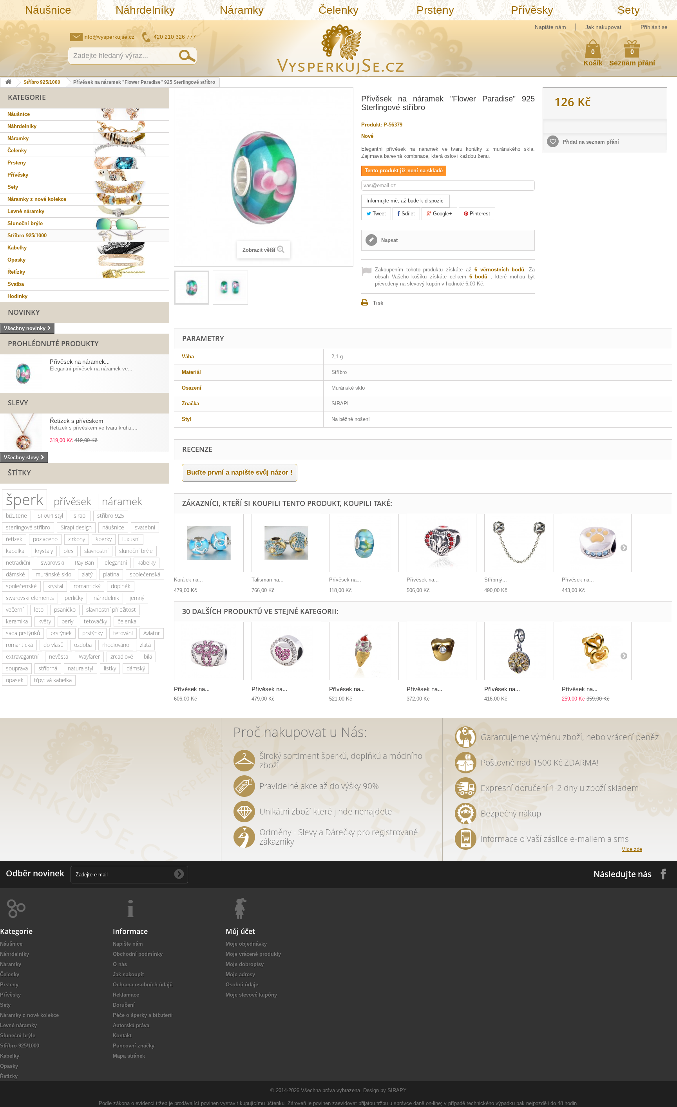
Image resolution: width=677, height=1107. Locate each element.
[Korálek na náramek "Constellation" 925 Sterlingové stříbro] (209, 543)
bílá (148, 656)
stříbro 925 (110, 515)
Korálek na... (188, 580)
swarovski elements (30, 597)
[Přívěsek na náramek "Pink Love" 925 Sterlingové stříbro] (286, 651)
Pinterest (479, 214)
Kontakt (122, 1035)
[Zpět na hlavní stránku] (8, 82)
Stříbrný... (495, 580)
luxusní (130, 539)
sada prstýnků (23, 633)
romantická (19, 644)
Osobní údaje (242, 985)
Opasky (16, 260)
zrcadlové (121, 656)
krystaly (44, 550)
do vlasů (53, 644)
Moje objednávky (246, 944)
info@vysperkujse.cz (108, 37)
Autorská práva (131, 1025)
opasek (15, 680)
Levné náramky (25, 211)
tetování (123, 633)
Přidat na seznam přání (590, 142)
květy (44, 621)
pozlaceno (45, 539)
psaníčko (65, 609)
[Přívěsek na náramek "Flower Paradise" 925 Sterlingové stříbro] (191, 287)
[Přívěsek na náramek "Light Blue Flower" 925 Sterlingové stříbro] (364, 543)
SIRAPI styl (50, 515)
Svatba (15, 284)
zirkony (76, 539)
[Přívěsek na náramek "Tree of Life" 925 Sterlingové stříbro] (519, 651)
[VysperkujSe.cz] (341, 48)
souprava (17, 668)
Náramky (242, 10)
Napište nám (550, 27)
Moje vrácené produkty (253, 954)
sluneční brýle (136, 550)
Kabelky (17, 248)
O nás (120, 964)
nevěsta (58, 656)
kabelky (147, 562)
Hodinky (17, 296)
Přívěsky (532, 10)
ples (68, 550)
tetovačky (95, 621)
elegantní (116, 562)
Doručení (124, 1005)
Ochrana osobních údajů (143, 985)
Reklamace (126, 995)
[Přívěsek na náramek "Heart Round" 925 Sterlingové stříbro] (597, 651)
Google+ (441, 214)
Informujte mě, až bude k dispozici (405, 201)
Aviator (151, 633)
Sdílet (407, 214)
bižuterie (16, 515)
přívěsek (72, 501)
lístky (110, 668)
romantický (87, 586)
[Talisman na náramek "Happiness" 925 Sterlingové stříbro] (286, 543)
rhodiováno (115, 644)
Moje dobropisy (245, 964)
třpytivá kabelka (53, 680)
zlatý (87, 574)
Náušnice (48, 10)
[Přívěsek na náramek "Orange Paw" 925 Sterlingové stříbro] (597, 543)
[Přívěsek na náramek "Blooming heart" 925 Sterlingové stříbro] (441, 543)
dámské (15, 574)
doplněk (120, 586)
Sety (628, 10)
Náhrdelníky (145, 10)
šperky (104, 539)
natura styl (80, 668)
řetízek (14, 539)
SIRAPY (397, 1090)
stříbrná (47, 668)
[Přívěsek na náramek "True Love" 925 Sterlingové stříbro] (441, 651)
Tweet (378, 214)
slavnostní (96, 550)
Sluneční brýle (25, 223)
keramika (17, 621)
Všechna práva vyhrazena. (331, 1090)
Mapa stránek (129, 1056)
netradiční (18, 562)
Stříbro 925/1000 (42, 82)
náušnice (113, 527)
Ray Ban (84, 562)
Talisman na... (268, 580)
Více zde (632, 849)
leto (38, 609)
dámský (136, 668)
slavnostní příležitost (111, 609)
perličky (74, 597)
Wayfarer (89, 656)
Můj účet (240, 931)
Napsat (389, 240)
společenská (145, 574)
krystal (55, 586)
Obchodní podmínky (138, 954)
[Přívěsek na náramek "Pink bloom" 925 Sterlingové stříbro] (209, 651)
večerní (15, 609)
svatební (145, 527)
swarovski (52, 562)
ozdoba (83, 644)
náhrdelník (106, 597)
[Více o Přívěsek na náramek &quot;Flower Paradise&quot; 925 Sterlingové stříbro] (23, 373)
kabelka (15, 550)
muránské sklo (53, 574)
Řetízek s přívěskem (76, 420)
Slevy (18, 402)
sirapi (80, 515)
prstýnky (92, 633)
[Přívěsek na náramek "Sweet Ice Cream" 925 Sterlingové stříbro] (364, 651)
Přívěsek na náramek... (80, 361)
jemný (137, 597)
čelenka (127, 621)
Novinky (24, 312)
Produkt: (371, 125)
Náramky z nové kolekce (36, 199)
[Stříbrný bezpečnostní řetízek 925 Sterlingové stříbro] (519, 543)
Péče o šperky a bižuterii (143, 1015)
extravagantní (22, 656)
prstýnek (61, 633)
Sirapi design (76, 527)
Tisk (378, 303)
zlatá (145, 644)
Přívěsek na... (345, 580)
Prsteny (435, 10)
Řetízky (16, 272)
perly (67, 621)
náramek (122, 501)
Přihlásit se (654, 27)
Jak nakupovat (603, 27)
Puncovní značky (133, 1046)
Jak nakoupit (128, 974)
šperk (24, 499)
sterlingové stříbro (28, 527)
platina (111, 574)
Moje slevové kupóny (251, 995)
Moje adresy (240, 974)
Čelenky (338, 10)
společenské (21, 586)
